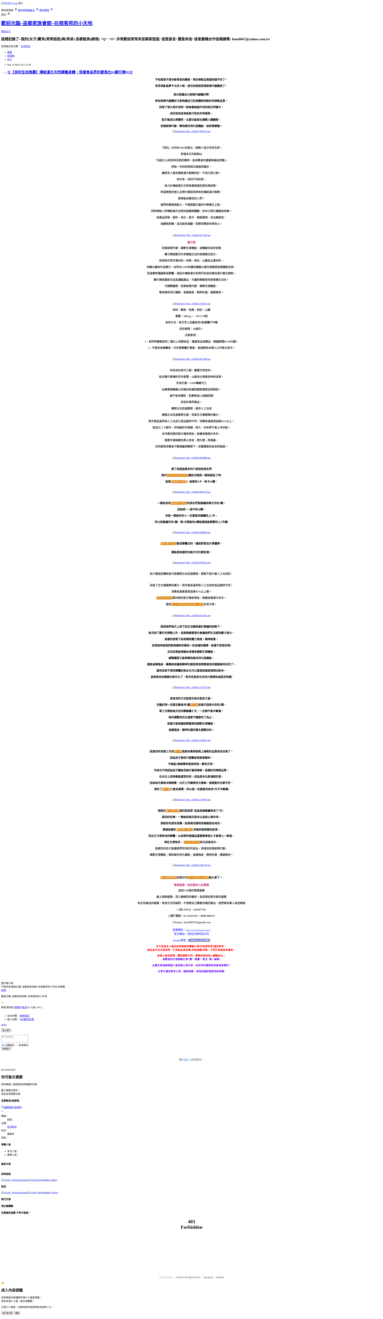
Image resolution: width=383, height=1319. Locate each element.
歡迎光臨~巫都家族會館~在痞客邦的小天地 (46, 23)
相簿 (9, 52)
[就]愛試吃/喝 (27, 1019)
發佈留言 (6, 1049)
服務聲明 (220, 1277)
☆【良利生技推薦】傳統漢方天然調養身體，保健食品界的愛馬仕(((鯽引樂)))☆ (70, 72)
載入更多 (6, 1030)
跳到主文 (6, 31)
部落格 (10, 56)
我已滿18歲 (7, 1313)
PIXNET (169, 1277)
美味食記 (24, 1016)
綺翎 (3, 990)
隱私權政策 (208, 1277)
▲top (4, 1024)
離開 (17, 1313)
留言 (24, 1007)
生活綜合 (26, 46)
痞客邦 (18, 1007)
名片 (9, 59)
